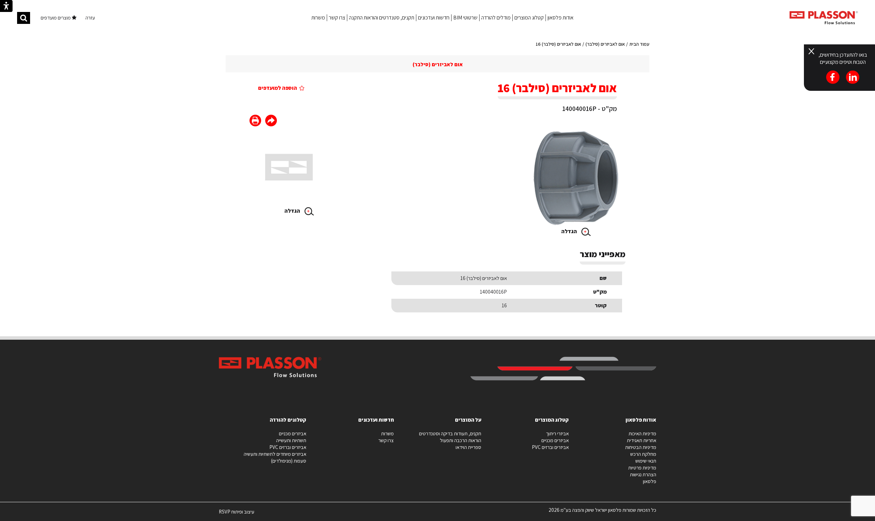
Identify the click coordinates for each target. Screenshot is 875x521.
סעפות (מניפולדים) (288, 460)
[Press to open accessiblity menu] (6, 7)
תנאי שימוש (645, 460)
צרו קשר (337, 17)
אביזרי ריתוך (557, 433)
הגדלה (569, 231)
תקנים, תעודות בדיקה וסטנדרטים (450, 433)
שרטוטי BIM (465, 17)
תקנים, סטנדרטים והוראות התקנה (381, 17)
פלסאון (649, 481)
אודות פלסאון (561, 17)
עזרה (90, 17)
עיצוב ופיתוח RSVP (236, 514)
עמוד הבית (639, 44)
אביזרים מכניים (555, 440)
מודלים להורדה (496, 17)
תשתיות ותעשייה (291, 440)
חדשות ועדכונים (433, 17)
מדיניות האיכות (642, 433)
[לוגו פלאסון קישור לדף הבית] (824, 17)
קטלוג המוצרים (529, 17)
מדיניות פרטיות (642, 467)
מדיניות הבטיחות (640, 447)
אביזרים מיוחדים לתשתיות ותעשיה (275, 454)
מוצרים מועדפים (56, 17)
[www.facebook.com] (271, 121)
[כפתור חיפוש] (23, 18)
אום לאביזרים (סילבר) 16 (558, 44)
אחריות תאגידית (641, 440)
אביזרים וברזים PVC (550, 447)
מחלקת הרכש (643, 454)
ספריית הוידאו (468, 447)
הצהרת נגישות (643, 474)
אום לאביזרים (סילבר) (605, 44)
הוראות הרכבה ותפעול (460, 440)
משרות (318, 17)
